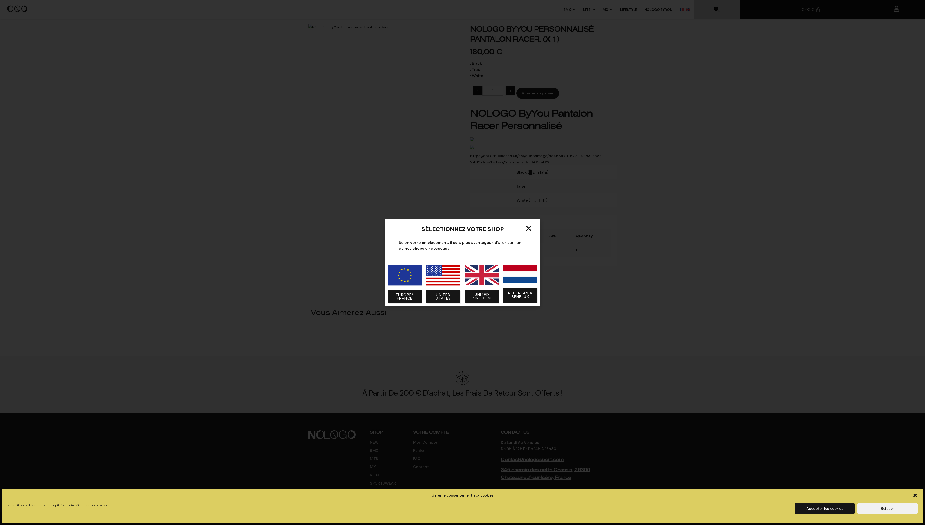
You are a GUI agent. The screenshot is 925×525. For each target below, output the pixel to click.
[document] (462, 262)
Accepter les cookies (824, 508)
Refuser (887, 508)
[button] (915, 495)
